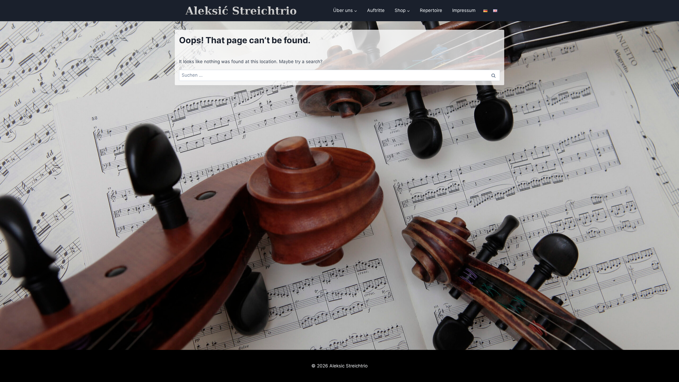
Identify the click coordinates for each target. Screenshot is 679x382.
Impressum (464, 10)
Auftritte (376, 10)
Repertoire (431, 10)
